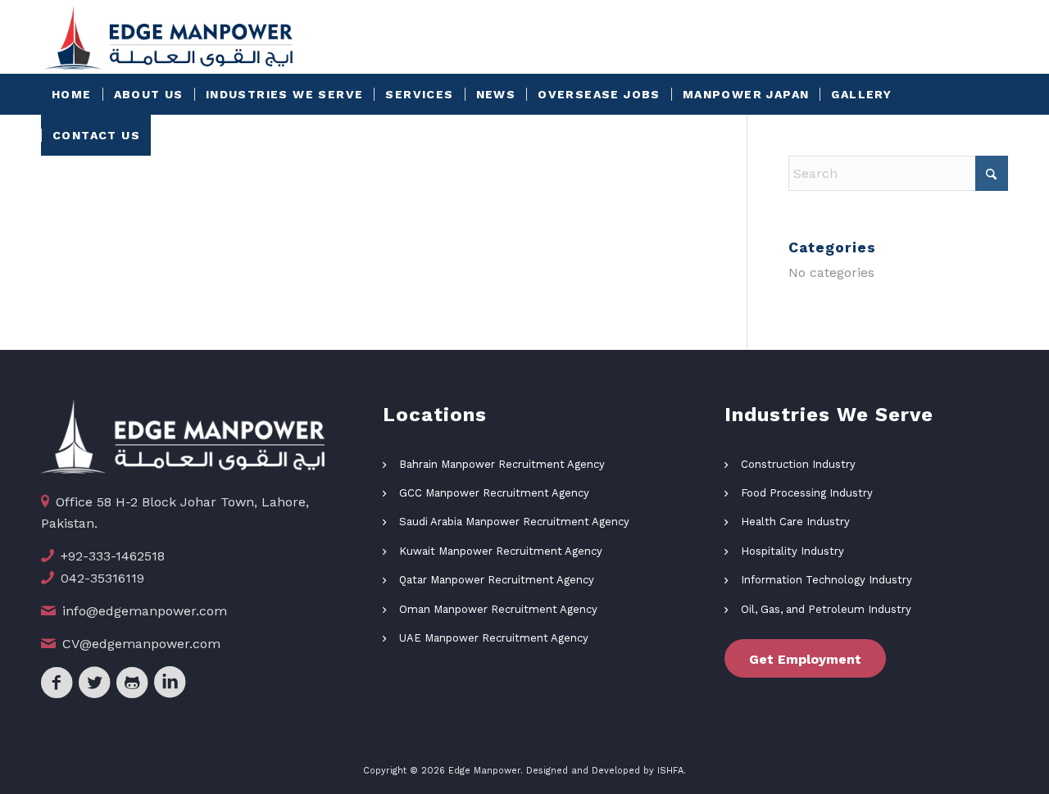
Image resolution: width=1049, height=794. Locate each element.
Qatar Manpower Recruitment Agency (496, 580)
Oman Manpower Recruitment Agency (498, 609)
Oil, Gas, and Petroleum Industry (826, 609)
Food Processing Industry (807, 493)
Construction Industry (798, 464)
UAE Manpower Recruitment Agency (493, 638)
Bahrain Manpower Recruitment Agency (502, 464)
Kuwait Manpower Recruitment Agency (500, 551)
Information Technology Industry (826, 580)
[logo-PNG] (169, 37)
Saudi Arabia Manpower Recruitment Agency (514, 521)
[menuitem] (71, 94)
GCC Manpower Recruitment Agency (494, 493)
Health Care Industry (795, 521)
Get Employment (805, 659)
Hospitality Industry (792, 551)
